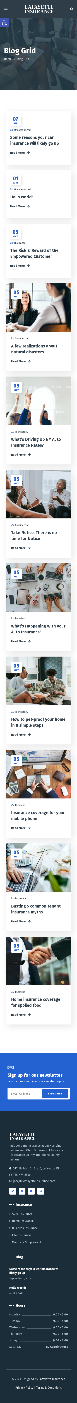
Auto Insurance (22, 1213)
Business (20, 805)
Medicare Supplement (26, 1242)
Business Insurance (25, 1228)
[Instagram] (40, 1191)
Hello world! (21, 196)
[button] (71, 9)
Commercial (22, 338)
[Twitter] (12, 1191)
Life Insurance (21, 1235)
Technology (21, 431)
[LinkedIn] (31, 1191)
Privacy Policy (24, 1387)
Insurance (20, 243)
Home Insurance (23, 1221)
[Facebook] (22, 1191)
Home (8, 59)
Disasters (20, 618)
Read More (17, 152)
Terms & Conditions (49, 1387)
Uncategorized (22, 129)
